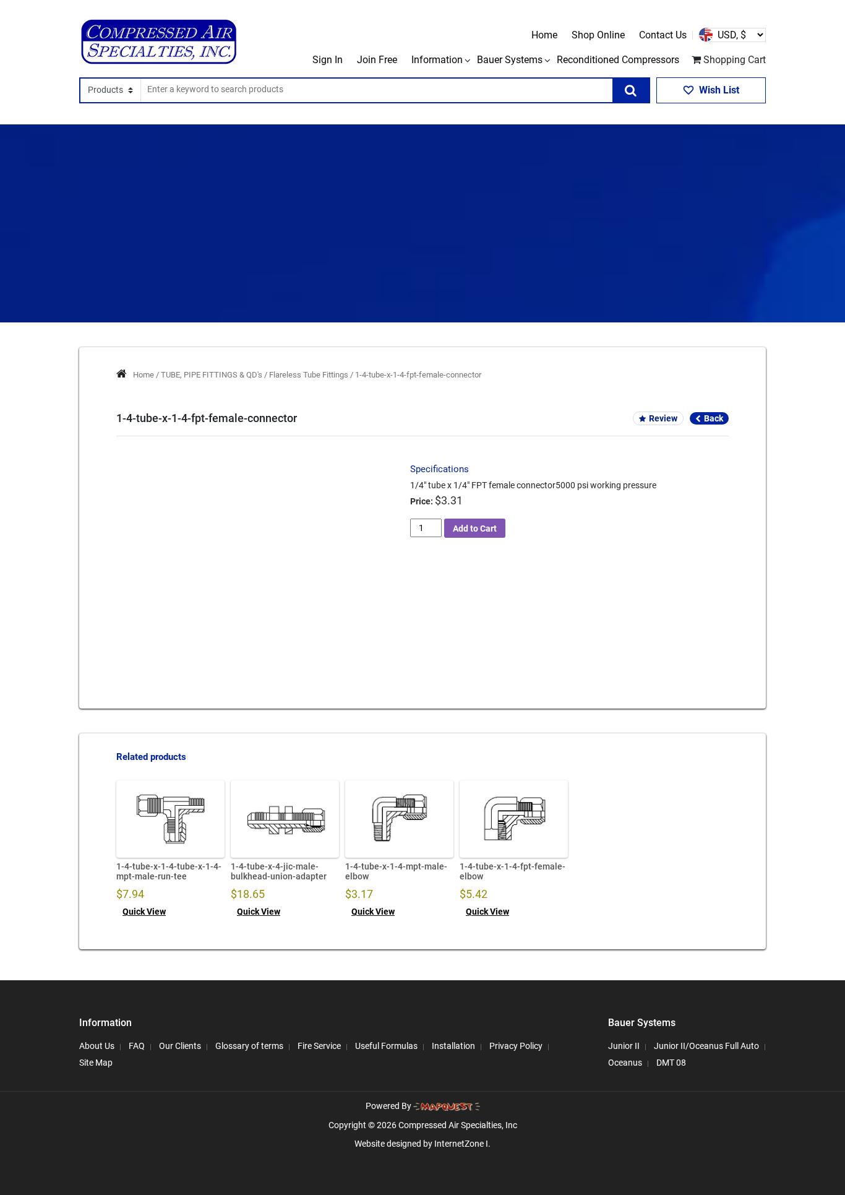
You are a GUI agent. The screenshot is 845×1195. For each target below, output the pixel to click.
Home (544, 35)
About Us (96, 1046)
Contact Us (663, 35)
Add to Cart (475, 528)
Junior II (624, 1046)
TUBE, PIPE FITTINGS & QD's (211, 374)
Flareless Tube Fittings (308, 374)
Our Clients (180, 1046)
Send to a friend (178, 576)
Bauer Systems (510, 60)
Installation (453, 1046)
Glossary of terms (249, 1046)
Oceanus (625, 1063)
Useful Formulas (386, 1046)
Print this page (260, 576)
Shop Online (598, 35)
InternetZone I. (462, 1144)
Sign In (327, 60)
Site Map (96, 1063)
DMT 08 (671, 1063)
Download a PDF (343, 576)
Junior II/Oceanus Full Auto (706, 1046)
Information (437, 60)
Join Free (377, 60)
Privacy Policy (516, 1046)
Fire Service (319, 1046)
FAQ (137, 1046)
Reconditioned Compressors (618, 60)
